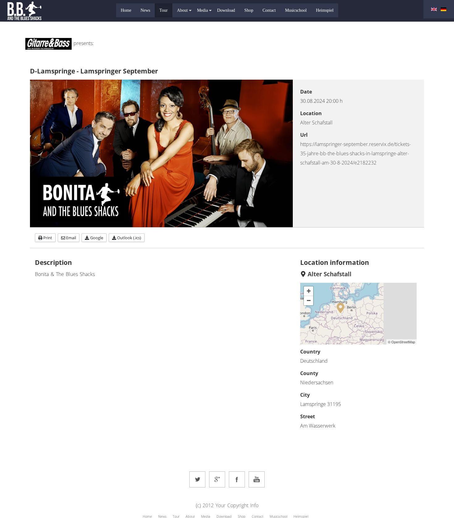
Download (226, 10)
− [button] (309, 300)
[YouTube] (257, 479)
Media (202, 10)
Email (70, 237)
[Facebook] (237, 479)
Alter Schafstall (316, 122)
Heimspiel (325, 10)
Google (96, 237)
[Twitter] (197, 479)
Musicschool (296, 10)
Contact (269, 10)
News (145, 10)
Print (47, 237)
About (182, 10)
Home (126, 10)
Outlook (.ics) (128, 237)
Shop (248, 10)
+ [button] (309, 291)
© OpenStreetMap (401, 341)
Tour (163, 10)
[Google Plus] (217, 479)
